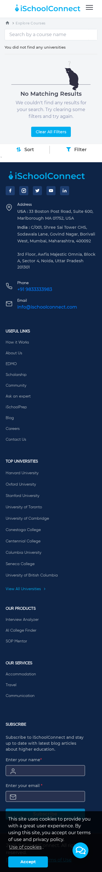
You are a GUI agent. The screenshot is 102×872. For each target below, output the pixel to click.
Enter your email (24, 785)
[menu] (89, 7)
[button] (80, 850)
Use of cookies (25, 847)
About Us (14, 353)
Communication (20, 696)
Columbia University (23, 553)
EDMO (11, 364)
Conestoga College (23, 530)
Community (16, 386)
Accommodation (21, 674)
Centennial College (23, 541)
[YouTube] (51, 190)
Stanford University (22, 496)
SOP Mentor (16, 641)
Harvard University (22, 473)
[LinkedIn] (64, 190)
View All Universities (24, 589)
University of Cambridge (27, 519)
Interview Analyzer (22, 620)
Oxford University (21, 484)
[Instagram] (23, 190)
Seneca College (20, 564)
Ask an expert (18, 396)
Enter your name (24, 759)
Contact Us (16, 440)
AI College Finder (21, 630)
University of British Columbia (32, 575)
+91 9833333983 (34, 289)
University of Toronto (24, 507)
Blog (10, 418)
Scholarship (16, 375)
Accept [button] (28, 861)
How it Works (17, 342)
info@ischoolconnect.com (47, 307)
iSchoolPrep (16, 407)
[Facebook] (10, 190)
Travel (11, 685)
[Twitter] (37, 190)
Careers (13, 429)
